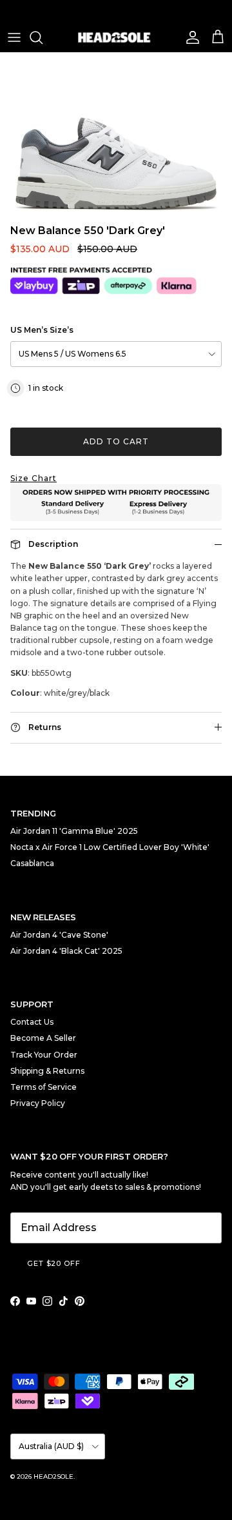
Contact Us (31, 1022)
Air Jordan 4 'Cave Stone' (59, 935)
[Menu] (14, 37)
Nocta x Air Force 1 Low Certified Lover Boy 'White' (109, 847)
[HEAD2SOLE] (116, 37)
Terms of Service (43, 1087)
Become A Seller (43, 1038)
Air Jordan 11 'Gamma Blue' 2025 (74, 831)
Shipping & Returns (47, 1071)
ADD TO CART (116, 441)
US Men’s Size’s (41, 330)
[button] (116, 478)
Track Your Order (43, 1055)
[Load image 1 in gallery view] (116, 135)
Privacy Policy (37, 1103)
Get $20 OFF (54, 1263)
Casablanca (32, 863)
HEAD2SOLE (53, 1476)
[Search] (42, 37)
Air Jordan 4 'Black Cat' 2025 (66, 951)
